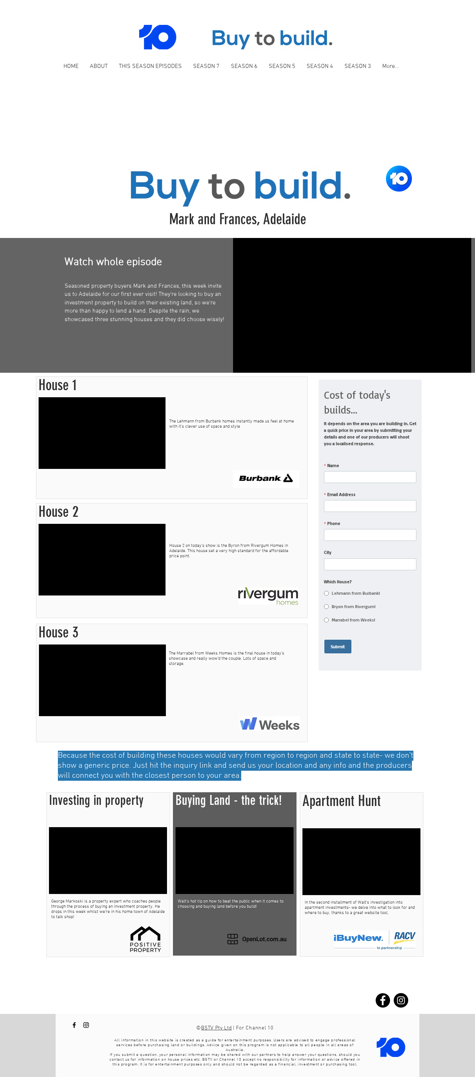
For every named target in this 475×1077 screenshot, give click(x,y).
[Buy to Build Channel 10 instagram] (86, 1025)
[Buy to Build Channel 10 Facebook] (74, 1025)
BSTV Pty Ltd (216, 1028)
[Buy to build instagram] (401, 1000)
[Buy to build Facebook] (383, 1000)
